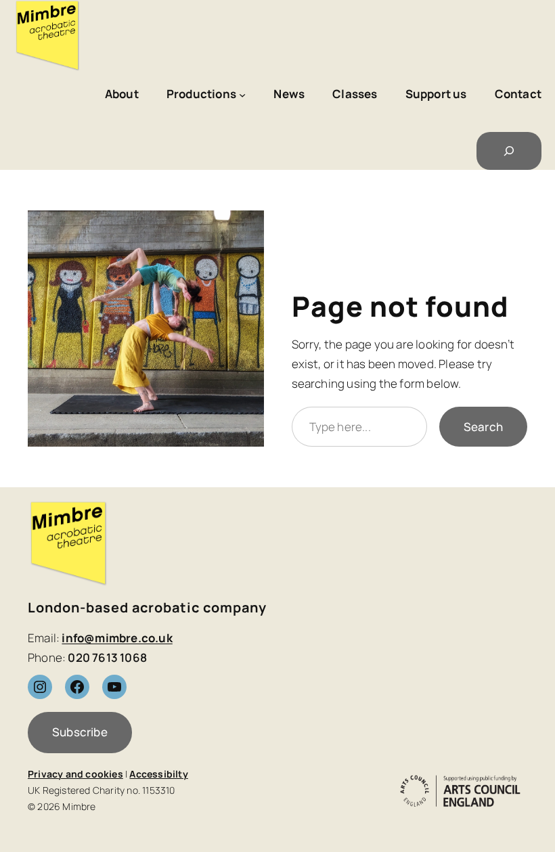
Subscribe (80, 732)
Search (483, 426)
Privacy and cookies (75, 773)
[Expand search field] (508, 151)
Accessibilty (158, 773)
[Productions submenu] (242, 94)
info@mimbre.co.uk (117, 638)
